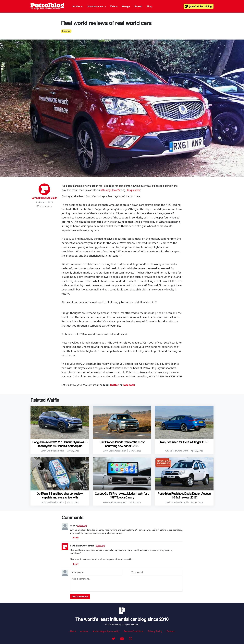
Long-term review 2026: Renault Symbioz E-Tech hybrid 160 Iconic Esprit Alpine (59, 444)
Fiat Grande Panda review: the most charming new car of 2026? (122, 444)
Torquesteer (133, 190)
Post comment (80, 596)
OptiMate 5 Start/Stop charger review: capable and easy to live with (60, 495)
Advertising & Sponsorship (105, 631)
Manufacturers (96, 6)
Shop (149, 6)
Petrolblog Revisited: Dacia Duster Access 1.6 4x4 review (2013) (184, 495)
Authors (84, 631)
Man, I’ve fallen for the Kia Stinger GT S (184, 442)
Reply (76, 537)
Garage (126, 6)
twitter (114, 385)
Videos (114, 6)
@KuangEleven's (110, 190)
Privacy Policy (155, 631)
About (73, 631)
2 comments (46, 206)
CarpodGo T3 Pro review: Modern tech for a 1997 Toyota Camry (122, 495)
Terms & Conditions (133, 631)
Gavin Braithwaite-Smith (44, 197)
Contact (170, 631)
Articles (76, 6)
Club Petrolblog (200, 6)
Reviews (66, 31)
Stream (138, 6)
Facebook (129, 385)
